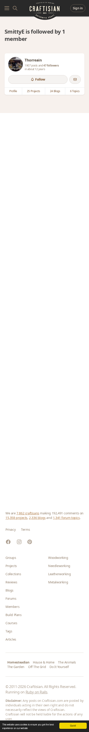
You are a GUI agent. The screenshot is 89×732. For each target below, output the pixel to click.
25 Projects (33, 91)
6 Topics (75, 91)
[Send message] (75, 79)
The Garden (15, 667)
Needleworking (59, 566)
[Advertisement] (44, 306)
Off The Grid (37, 667)
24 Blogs (55, 91)
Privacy (10, 529)
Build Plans (13, 615)
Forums (10, 598)
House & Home (43, 662)
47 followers (51, 65)
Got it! (73, 725)
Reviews (11, 582)
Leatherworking (59, 574)
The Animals (67, 662)
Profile (13, 91)
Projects (11, 566)
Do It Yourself (59, 667)
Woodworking (58, 557)
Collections (13, 574)
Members (12, 606)
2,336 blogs (37, 518)
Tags (8, 631)
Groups (10, 557)
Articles (10, 639)
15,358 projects (16, 518)
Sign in (78, 8)
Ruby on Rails (36, 692)
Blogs (9, 590)
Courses (11, 623)
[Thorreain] (15, 64)
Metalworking (58, 582)
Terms (25, 529)
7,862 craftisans (27, 513)
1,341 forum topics (66, 518)
